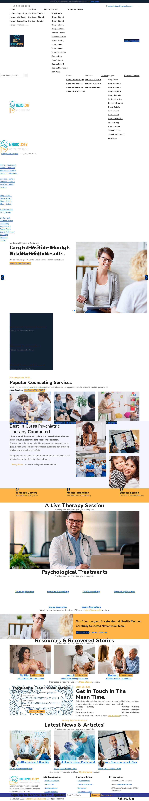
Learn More (94, 1)
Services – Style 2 (36, 17)
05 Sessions (126, 679)
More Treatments (93, 610)
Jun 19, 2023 (103, 769)
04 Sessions (39, 679)
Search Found (58, 64)
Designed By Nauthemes (36, 799)
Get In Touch (114, 715)
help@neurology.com (9, 153)
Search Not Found (60, 68)
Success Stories (59, 36)
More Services (16, 390)
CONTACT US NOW (98, 632)
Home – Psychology (18, 13)
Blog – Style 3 (58, 25)
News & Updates (50, 788)
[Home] (14, 146)
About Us (72, 9)
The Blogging (85, 772)
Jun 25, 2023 (15, 769)
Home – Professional (19, 25)
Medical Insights (112, 6)
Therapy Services (51, 792)
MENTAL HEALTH (113, 679)
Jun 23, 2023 (59, 769)
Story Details (58, 40)
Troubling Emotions (24, 591)
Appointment (57, 60)
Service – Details (35, 21)
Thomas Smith (26, 769)
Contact (79, 9)
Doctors (48, 9)
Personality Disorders (124, 591)
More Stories (85, 681)
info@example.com (124, 784)
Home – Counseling (18, 21)
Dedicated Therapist (85, 784)
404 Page (56, 72)
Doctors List (57, 48)
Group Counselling (58, 607)
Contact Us (82, 788)
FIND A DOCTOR (82, 632)
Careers (129, 6)
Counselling (57, 56)
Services (122, 6)
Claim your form (107, 795)
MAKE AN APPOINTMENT (20, 263)
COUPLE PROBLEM (69, 679)
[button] (72, 310)
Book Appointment (131, 40)
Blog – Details (58, 29)
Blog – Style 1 (58, 17)
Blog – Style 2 (58, 21)
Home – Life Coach (18, 17)
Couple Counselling (91, 607)
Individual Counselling (58, 591)
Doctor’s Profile (59, 52)
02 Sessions (83, 679)
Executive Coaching (85, 792)
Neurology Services (51, 780)
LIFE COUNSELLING (25, 679)
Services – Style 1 (36, 13)
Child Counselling (91, 591)
